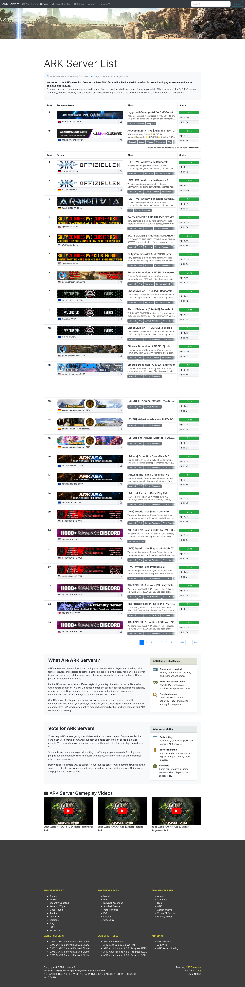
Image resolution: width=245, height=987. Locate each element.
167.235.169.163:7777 (72, 484)
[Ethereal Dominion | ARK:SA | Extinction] (90, 367)
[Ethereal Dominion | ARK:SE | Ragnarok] (90, 275)
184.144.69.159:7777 (72, 539)
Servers (44, 4)
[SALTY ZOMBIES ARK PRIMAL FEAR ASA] (90, 238)
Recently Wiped (57, 906)
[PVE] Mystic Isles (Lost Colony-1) (148, 511)
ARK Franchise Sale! (113, 941)
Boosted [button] (132, 142)
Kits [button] (169, 142)
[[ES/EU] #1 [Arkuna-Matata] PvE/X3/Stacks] (90, 404)
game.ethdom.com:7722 (73, 355)
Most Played (56, 909)
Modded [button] (132, 173)
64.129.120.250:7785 (72, 558)
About (91, 4)
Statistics (162, 899)
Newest (53, 899)
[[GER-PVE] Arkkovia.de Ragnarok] (90, 165)
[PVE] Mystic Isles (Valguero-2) (146, 566)
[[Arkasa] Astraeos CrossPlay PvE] (90, 496)
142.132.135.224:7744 (72, 300)
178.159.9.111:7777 (71, 613)
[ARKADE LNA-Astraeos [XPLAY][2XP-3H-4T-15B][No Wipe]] (90, 588)
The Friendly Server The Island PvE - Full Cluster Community (163, 603)
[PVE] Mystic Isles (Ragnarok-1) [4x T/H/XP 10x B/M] (159, 548)
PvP (105, 913)
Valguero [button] (151, 124)
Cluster (107, 916)
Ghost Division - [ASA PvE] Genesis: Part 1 (152, 309)
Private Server (72, 226)
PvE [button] (140, 173)
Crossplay (108, 919)
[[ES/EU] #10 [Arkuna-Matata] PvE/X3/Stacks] (90, 440)
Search (237, 4)
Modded (107, 896)
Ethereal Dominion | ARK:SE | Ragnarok (150, 272)
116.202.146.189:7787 (72, 140)
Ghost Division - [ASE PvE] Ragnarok (149, 290)
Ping (51, 923)
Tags (52, 926)
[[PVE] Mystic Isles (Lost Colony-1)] (90, 514)
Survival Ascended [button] (136, 124)
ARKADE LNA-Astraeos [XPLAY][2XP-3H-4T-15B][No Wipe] (163, 585)
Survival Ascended (113, 902)
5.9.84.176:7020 (70, 171)
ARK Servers (10, 4)
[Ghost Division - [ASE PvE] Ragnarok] (90, 294)
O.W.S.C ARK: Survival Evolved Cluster (69, 941)
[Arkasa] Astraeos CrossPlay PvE (147, 493)
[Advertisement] (122, 49)
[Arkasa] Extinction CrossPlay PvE (148, 456)
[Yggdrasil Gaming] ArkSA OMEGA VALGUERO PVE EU (160, 112)
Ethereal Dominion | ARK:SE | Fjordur (149, 346)
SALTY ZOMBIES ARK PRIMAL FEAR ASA (151, 235)
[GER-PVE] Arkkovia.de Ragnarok (147, 161)
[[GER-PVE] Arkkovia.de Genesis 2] (90, 183)
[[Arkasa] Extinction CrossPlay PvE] (90, 459)
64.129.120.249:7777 (72, 521)
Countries (54, 916)
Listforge (69, 967)
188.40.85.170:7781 (71, 502)
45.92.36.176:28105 (71, 121)
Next (196, 642)
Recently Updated (59, 902)
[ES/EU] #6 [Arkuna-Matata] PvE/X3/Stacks (153, 419)
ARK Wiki (162, 944)
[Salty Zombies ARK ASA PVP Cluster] (90, 257)
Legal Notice (194, 974)
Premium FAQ (194, 147)
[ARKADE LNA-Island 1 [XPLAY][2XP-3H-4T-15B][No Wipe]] (90, 533)
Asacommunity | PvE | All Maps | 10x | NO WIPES (156, 130)
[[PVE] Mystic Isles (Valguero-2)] (90, 569)
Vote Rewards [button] (168, 192)
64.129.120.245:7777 (72, 576)
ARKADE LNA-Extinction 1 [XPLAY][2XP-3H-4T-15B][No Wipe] (165, 622)
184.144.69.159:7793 (72, 631)
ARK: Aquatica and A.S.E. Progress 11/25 (125, 948)
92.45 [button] (185, 319)
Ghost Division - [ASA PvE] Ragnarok (149, 327)
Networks (54, 930)
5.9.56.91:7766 (69, 319)
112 (189, 642)
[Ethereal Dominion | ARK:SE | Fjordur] (90, 349)
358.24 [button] (186, 172)
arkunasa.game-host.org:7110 (76, 428)
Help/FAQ (79, 4)
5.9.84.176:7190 (69, 189)
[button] (120, 121)
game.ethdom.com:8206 (73, 374)
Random (53, 913)
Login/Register (62, 4)
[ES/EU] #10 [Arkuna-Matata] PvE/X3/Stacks (154, 437)
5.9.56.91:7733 (69, 337)
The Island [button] (166, 615)
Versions (54, 919)
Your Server (31, 4)
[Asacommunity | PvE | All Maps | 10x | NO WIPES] (90, 133)
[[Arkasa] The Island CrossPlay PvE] (90, 477)
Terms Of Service (166, 913)
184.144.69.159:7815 (72, 594)
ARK (159, 906)
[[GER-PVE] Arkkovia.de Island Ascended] (90, 201)
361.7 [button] (185, 282)
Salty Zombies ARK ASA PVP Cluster (149, 254)
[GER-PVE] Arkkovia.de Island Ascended (151, 198)
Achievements (164, 909)
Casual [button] (141, 142)
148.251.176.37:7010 (72, 208)
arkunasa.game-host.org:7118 (76, 447)
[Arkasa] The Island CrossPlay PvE (148, 474)
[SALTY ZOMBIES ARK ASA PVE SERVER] (90, 220)
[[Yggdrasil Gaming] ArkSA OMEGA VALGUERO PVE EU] (90, 115)
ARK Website (164, 941)
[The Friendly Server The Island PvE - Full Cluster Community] (90, 606)
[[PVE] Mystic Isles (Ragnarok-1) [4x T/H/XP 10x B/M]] (90, 551)
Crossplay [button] (160, 142)
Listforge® (104, 4)
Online (189, 113)
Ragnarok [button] (149, 173)
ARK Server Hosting (167, 948)
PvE (105, 899)
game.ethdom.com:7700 (73, 282)
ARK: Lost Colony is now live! (119, 944)
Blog (159, 902)
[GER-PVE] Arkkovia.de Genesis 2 (147, 180)
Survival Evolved (112, 906)
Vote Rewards (110, 909)
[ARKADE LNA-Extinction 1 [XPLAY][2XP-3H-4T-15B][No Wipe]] (90, 625)
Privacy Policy (164, 916)
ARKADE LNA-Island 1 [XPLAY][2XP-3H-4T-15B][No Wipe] (162, 529)
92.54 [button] (185, 122)
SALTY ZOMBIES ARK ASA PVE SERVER (150, 217)
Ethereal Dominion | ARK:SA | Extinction (151, 364)
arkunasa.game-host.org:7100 (76, 410)
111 (182, 642)
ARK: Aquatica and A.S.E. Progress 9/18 (124, 955)
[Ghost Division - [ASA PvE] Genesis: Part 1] (90, 312)
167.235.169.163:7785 (72, 465)
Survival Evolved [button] (163, 173)
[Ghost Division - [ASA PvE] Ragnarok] (90, 330)
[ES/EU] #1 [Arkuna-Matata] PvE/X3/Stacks (153, 400)
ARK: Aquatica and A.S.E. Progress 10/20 (125, 951)
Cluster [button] (150, 142)
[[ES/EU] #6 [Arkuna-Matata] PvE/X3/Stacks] (90, 422)
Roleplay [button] (148, 229)
